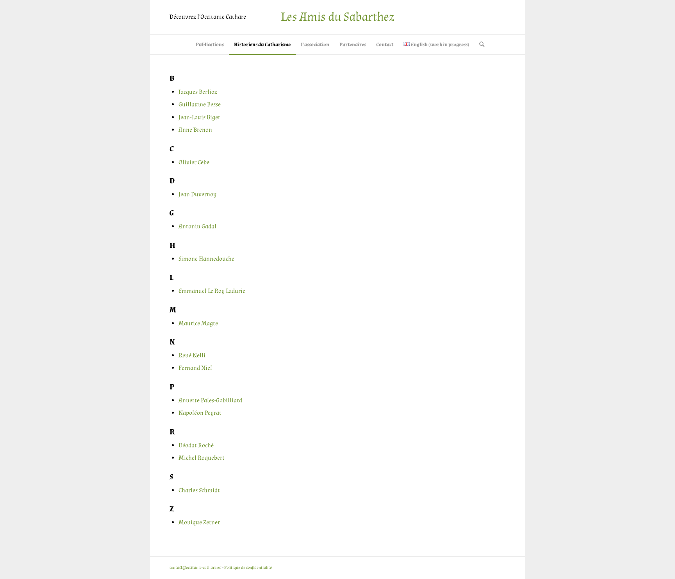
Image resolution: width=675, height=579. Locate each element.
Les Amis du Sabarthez (337, 17)
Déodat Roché (196, 445)
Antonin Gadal (197, 226)
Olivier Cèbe (194, 162)
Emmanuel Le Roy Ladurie (212, 291)
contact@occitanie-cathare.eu (195, 567)
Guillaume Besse (200, 104)
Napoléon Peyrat (200, 413)
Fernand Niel (195, 368)
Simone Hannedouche (206, 259)
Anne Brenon (195, 130)
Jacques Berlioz (198, 92)
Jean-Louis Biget (199, 117)
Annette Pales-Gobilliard (210, 400)
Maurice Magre (198, 323)
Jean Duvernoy (197, 194)
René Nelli (192, 355)
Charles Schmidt (199, 490)
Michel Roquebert (202, 458)
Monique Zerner (199, 522)
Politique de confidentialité (248, 567)
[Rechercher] (479, 44)
